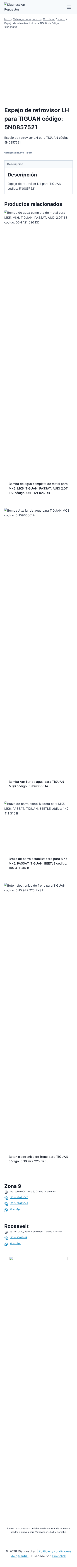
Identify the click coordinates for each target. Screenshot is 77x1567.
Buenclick (59, 1556)
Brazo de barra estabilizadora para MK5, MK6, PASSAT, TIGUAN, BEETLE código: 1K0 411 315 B (38, 863)
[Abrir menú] (69, 7)
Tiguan (28, 152)
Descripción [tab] (15, 164)
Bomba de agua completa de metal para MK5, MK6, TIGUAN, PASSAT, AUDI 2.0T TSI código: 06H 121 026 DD (38, 488)
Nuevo (20, 152)
